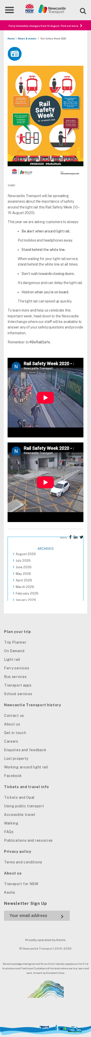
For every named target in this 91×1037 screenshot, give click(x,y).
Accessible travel (19, 815)
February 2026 (27, 593)
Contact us (14, 716)
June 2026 (24, 567)
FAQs (9, 832)
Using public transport (24, 806)
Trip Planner (15, 642)
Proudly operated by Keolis (45, 940)
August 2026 (26, 554)
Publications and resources (28, 840)
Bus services (15, 677)
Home (11, 38)
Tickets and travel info (26, 787)
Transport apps (18, 685)
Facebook (13, 776)
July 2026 (23, 560)
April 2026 (24, 580)
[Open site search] (80, 10)
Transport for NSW (21, 884)
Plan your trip (17, 632)
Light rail (12, 659)
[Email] (37, 915)
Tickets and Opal (19, 797)
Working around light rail (26, 767)
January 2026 (26, 600)
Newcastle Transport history (32, 705)
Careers (11, 741)
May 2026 (23, 574)
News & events (27, 38)
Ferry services (16, 668)
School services (18, 694)
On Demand (14, 651)
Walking (11, 823)
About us (12, 724)
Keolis (9, 892)
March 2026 (25, 587)
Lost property (16, 759)
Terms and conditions (23, 862)
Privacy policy (17, 852)
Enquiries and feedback (25, 750)
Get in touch (15, 733)
